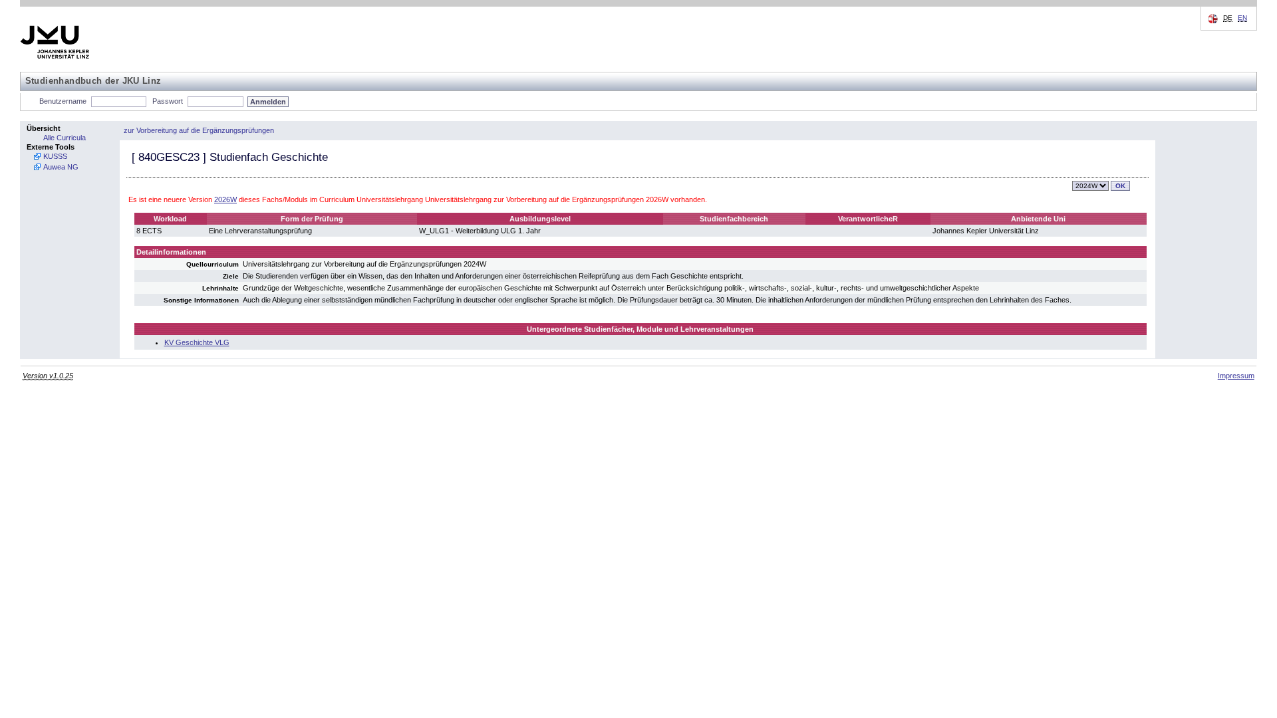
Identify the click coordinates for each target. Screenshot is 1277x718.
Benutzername (62, 101)
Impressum (1236, 376)
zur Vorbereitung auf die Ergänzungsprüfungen (199, 130)
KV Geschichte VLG (196, 342)
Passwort (167, 101)
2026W (225, 199)
